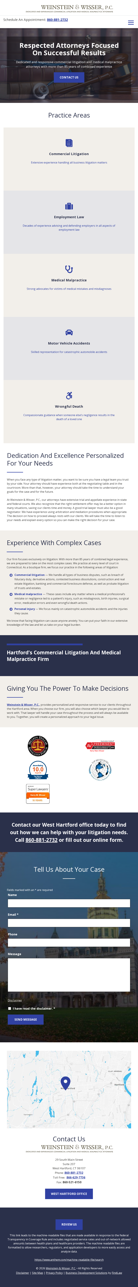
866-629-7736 (75, 1177)
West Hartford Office (69, 1194)
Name (12, 895)
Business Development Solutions (86, 1273)
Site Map (37, 1273)
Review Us (69, 1224)
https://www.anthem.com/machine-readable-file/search (69, 1260)
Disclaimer (15, 1000)
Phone (12, 934)
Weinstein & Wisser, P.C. (23, 705)
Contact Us (69, 77)
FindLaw (117, 1273)
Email (13, 915)
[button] (130, 22)
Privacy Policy (54, 1273)
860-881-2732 (57, 19)
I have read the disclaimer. (34, 1008)
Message (14, 954)
